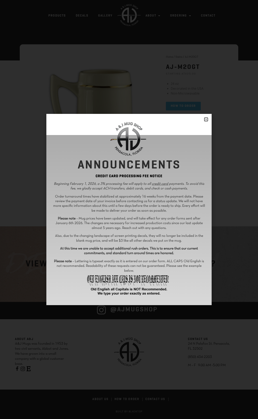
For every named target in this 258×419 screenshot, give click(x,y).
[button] (206, 119)
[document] (129, 209)
